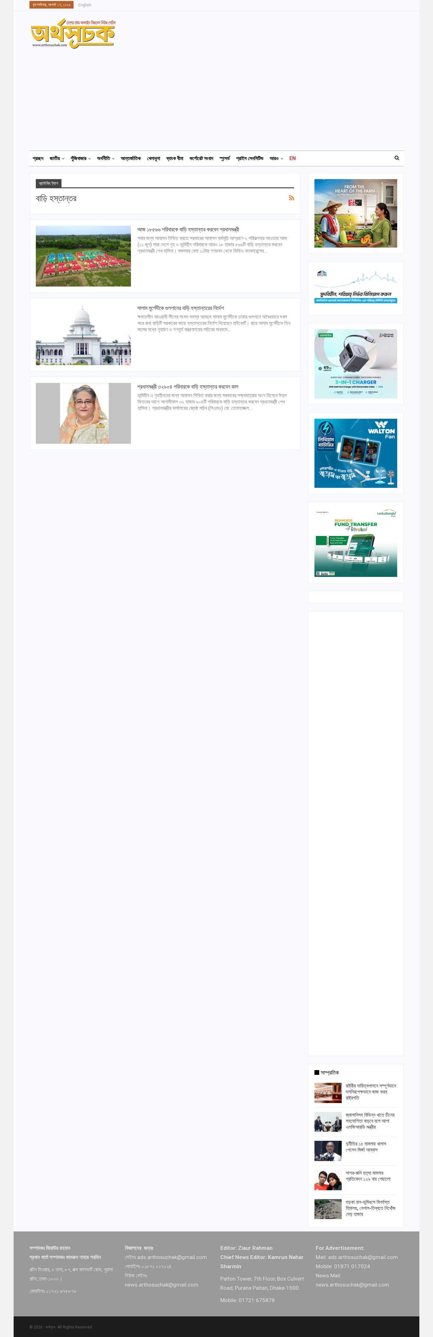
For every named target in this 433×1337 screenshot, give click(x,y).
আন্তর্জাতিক (131, 158)
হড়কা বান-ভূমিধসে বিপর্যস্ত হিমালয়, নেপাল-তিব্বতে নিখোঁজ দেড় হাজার (371, 1208)
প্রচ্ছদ (38, 158)
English (84, 5)
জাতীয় (55, 158)
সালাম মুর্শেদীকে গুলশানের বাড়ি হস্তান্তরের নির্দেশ (180, 308)
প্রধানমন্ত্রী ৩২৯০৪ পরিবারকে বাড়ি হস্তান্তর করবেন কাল (187, 386)
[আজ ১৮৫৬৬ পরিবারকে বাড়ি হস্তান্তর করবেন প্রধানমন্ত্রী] (83, 256)
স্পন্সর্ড (225, 158)
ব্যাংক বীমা (174, 158)
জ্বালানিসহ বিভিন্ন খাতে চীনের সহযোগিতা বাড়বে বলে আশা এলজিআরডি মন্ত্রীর (370, 1121)
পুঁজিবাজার (78, 158)
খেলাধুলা (153, 158)
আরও (274, 158)
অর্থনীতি (103, 158)
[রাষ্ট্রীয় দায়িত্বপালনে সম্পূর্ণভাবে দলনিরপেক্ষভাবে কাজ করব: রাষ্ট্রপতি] (328, 1093)
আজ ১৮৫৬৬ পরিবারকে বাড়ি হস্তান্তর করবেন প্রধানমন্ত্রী (188, 229)
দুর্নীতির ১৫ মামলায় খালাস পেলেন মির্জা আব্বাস (366, 1147)
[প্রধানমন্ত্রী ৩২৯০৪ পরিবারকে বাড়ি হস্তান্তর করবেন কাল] (83, 413)
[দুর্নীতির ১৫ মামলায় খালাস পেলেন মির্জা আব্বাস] (328, 1151)
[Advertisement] (220, 96)
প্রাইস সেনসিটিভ (249, 158)
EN (292, 158)
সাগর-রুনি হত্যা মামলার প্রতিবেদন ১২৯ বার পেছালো (368, 1176)
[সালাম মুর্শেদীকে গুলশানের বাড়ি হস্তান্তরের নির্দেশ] (83, 334)
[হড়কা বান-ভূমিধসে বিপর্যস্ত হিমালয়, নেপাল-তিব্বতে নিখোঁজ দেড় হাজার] (328, 1209)
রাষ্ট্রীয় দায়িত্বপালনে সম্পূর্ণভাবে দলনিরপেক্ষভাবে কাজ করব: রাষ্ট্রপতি (371, 1092)
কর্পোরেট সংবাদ (201, 158)
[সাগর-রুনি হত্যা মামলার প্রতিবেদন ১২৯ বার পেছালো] (328, 1180)
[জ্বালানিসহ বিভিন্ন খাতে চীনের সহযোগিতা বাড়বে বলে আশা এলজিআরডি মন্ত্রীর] (328, 1122)
